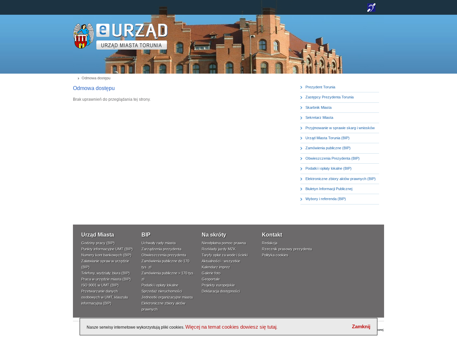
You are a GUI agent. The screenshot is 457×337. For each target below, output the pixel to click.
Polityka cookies (275, 255)
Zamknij (361, 326)
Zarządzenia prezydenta (161, 249)
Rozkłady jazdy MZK (219, 249)
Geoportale (211, 279)
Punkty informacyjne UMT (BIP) (107, 249)
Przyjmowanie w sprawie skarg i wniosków (340, 128)
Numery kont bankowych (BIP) (106, 255)
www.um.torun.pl (83, 25)
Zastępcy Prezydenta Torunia (329, 97)
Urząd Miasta (97, 235)
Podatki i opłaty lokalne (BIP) (328, 168)
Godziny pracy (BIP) (98, 243)
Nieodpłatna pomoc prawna (224, 243)
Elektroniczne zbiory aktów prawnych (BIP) (340, 179)
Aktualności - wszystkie (221, 261)
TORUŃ (132, 37)
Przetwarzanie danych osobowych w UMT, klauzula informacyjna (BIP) (104, 297)
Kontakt (272, 235)
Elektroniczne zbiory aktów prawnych (163, 306)
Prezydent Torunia (320, 87)
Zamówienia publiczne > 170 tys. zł (168, 276)
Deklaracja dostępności (221, 291)
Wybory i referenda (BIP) (325, 199)
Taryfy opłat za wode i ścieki (225, 255)
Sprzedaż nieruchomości (162, 291)
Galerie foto (211, 273)
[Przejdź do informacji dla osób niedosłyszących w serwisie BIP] (371, 10)
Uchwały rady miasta (159, 243)
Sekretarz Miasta (319, 117)
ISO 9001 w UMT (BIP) (100, 285)
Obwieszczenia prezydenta (164, 255)
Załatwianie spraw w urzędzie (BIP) (105, 264)
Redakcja (269, 243)
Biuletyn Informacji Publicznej (328, 189)
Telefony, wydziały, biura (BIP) (105, 273)
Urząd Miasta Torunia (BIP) (327, 138)
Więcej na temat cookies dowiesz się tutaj (230, 327)
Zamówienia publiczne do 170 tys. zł (165, 264)
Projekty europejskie (218, 285)
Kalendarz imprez (216, 267)
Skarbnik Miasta (318, 107)
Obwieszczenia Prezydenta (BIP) (332, 158)
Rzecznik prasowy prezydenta (287, 249)
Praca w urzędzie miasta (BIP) (106, 279)
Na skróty (214, 235)
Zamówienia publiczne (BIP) (328, 148)
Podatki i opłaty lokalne (160, 285)
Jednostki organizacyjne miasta (167, 297)
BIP (146, 235)
